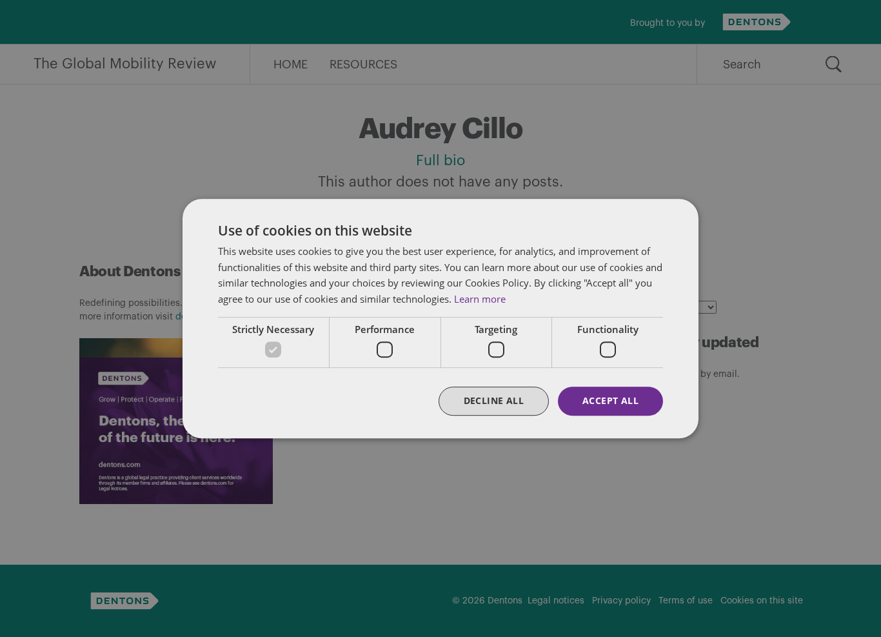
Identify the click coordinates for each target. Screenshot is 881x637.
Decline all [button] (494, 401)
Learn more (480, 298)
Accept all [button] (610, 401)
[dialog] (440, 318)
